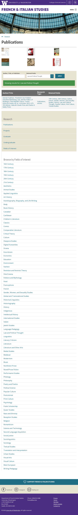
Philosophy (8, 380)
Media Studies (9, 351)
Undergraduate (9, 142)
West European (9, 465)
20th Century (62, 99)
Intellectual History (11, 314)
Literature (7, 344)
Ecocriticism (8, 252)
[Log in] (69, 2)
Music (6, 362)
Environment (8, 263)
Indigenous (8, 311)
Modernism (8, 358)
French (51, 101)
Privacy (56, 498)
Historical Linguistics (11, 300)
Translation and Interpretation (15, 450)
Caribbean (7, 215)
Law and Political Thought (13, 333)
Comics (6, 226)
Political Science (9, 388)
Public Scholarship (10, 406)
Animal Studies (9, 190)
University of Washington (13, 510)
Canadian (7, 212)
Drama (6, 248)
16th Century (9, 164)
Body (5, 204)
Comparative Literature (12, 230)
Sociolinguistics (9, 439)
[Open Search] (75, 2)
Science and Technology (13, 428)
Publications (41, 101)
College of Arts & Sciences (57, 2)
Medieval (7, 355)
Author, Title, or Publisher (11, 73)
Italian (6, 322)
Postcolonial (8, 395)
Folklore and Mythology (13, 278)
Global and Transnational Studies (16, 296)
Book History (9, 208)
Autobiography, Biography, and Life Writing (20, 201)
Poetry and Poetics (11, 384)
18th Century (9, 171)
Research (7, 36)
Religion (7, 421)
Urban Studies (9, 454)
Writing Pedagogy (10, 469)
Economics (8, 256)
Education (7, 259)
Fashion (7, 267)
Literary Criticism (10, 340)
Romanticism (8, 424)
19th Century (53, 99)
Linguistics (8, 336)
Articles (39, 103)
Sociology (7, 443)
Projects (6, 131)
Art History (8, 197)
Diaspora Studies (10, 241)
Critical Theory (9, 234)
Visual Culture (9, 461)
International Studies (12, 318)
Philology (7, 377)
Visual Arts (8, 457)
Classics (6, 223)
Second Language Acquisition (15, 432)
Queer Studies (9, 410)
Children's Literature (11, 219)
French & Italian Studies (25, 9)
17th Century (9, 168)
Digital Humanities (11, 245)
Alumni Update (58, 504)
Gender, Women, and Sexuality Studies (18, 292)
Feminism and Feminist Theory (15, 270)
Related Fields (31, 73)
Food (5, 281)
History (56, 102)
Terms (55, 500)
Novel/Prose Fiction (11, 369)
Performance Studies (12, 373)
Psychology (8, 402)
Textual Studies (54, 106)
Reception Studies (10, 417)
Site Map (56, 502)
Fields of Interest (9, 148)
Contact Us (57, 506)
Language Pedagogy (11, 329)
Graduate (7, 136)
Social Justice (8, 435)
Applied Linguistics (11, 193)
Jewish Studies (9, 325)
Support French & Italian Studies (41, 482)
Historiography (9, 303)
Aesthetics (7, 186)
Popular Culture (60, 104)
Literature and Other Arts (13, 347)
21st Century (8, 182)
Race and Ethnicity (10, 413)
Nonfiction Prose (10, 366)
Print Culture (70, 104)
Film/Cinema (8, 274)
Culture (69, 99)
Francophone (9, 285)
